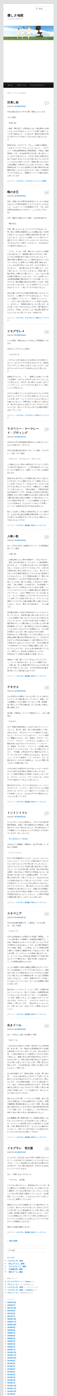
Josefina (29, 1290)
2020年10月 (11, 1324)
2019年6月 (11, 1369)
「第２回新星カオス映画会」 (18, 838)
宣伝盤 (27, 525)
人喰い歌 (13, 536)
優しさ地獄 (15, 15)
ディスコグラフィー (37, 85)
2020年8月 (11, 1330)
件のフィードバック (38, 525)
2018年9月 (11, 1394)
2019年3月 (11, 1377)
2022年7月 (11, 1305)
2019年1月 (11, 1383)
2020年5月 (11, 1338)
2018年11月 (11, 1388)
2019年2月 (11, 1380)
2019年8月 (11, 1363)
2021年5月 (11, 1310)
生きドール (14, 1025)
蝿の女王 (13, 192)
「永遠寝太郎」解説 (15, 1269)
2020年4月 (11, 1341)
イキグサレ (20, 181)
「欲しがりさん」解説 (16, 1263)
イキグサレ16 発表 (15, 1260)
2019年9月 (11, 1360)
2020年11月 (11, 1321)
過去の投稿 (12, 1241)
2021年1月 (11, 1316)
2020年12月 (11, 1319)
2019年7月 (11, 1366)
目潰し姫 (13, 102)
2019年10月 (11, 1358)
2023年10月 (11, 1302)
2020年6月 (11, 1335)
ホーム (10, 85)
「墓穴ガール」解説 (15, 1272)
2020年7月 (11, 1333)
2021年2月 (11, 1313)
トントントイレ (17, 812)
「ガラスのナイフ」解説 (16, 1266)
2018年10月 (11, 1391)
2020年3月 (11, 1344)
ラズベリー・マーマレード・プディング (23, 430)
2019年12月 (11, 1352)
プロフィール (21, 85)
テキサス (13, 687)
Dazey (28, 1281)
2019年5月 (11, 1371)
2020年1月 (11, 1349)
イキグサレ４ (29, 181)
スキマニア (14, 913)
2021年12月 (11, 1308)
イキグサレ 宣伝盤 (20, 1148)
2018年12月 (11, 1385)
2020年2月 (11, 1347)
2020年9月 (11, 1327)
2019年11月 (11, 1355)
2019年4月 (11, 1374)
